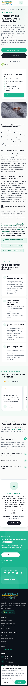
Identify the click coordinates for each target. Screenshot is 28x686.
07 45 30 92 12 (15, 55)
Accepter (18, 682)
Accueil (3, 9)
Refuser (6, 682)
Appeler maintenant (15, 95)
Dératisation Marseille (6, 620)
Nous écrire (9, 560)
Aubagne (3, 641)
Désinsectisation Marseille (8, 623)
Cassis (3, 646)
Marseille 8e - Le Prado (7, 638)
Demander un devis (13, 50)
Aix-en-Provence (5, 644)
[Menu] (25, 3)
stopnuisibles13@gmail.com (12, 665)
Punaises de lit (10, 9)
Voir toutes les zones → (7, 649)
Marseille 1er (4, 636)
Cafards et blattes (5, 628)
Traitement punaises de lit (8, 625)
